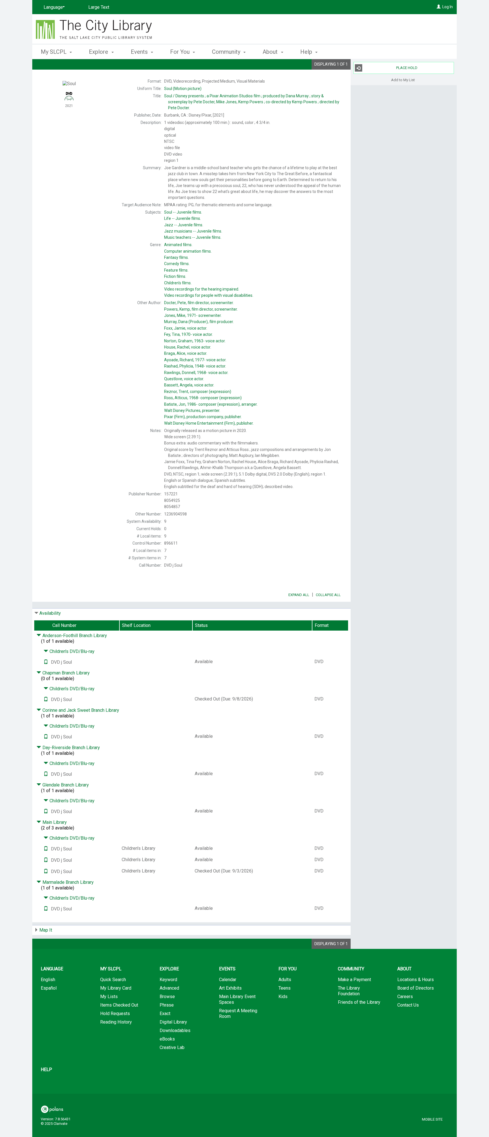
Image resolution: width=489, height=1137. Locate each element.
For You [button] (180, 51)
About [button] (271, 51)
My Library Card (115, 988)
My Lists (109, 996)
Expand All (298, 595)
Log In (447, 7)
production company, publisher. (203, 416)
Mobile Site (432, 1119)
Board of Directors (415, 988)
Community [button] (227, 51)
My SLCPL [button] (54, 51)
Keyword (168, 979)
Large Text (98, 7)
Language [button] (52, 968)
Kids (283, 996)
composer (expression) (197, 391)
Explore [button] (99, 51)
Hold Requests (115, 1013)
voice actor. (185, 328)
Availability (50, 613)
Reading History (116, 1022)
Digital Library (173, 1022)
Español (49, 988)
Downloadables (175, 1030)
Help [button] (307, 51)
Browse (167, 996)
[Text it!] (46, 662)
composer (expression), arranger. (211, 404)
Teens (284, 988)
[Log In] (439, 7)
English (48, 979)
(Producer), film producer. (199, 321)
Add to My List (403, 80)
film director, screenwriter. (199, 302)
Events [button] (140, 51)
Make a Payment (354, 979)
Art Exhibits (230, 988)
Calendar (227, 979)
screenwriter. (193, 315)
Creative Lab (172, 1047)
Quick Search (113, 979)
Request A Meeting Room (238, 1013)
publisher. (209, 423)
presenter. (192, 410)
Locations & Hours (415, 979)
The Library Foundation (349, 990)
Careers (405, 996)
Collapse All (328, 595)
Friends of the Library (359, 1002)
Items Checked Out (119, 1005)
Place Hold (406, 68)
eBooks (167, 1039)
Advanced (169, 988)
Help (46, 1069)
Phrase (167, 1005)
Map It (45, 930)
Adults (284, 979)
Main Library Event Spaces (237, 999)
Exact (165, 1013)
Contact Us (408, 1005)
